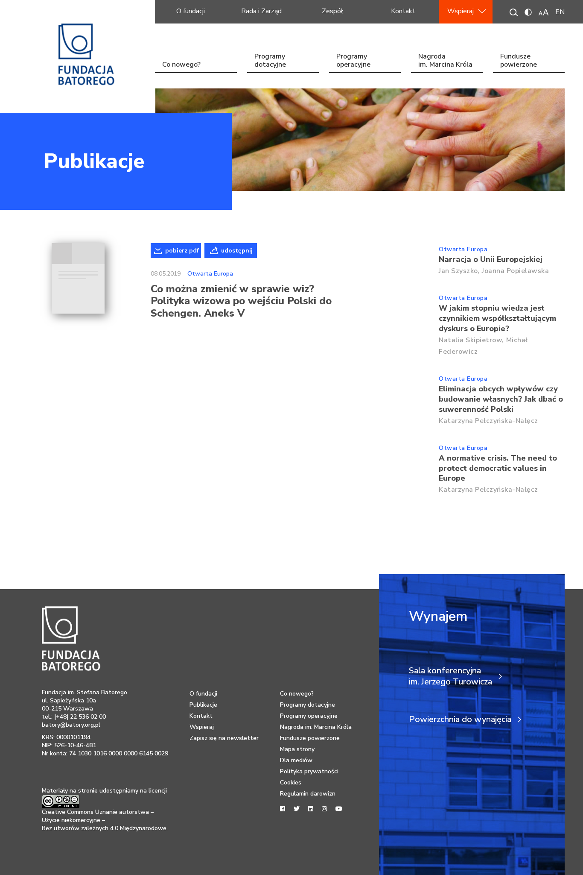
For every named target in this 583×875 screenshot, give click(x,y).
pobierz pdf (182, 251)
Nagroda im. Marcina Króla (445, 61)
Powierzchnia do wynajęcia (460, 719)
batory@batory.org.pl (71, 725)
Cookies (290, 782)
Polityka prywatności (309, 771)
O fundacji (190, 11)
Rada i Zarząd (261, 11)
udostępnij (237, 251)
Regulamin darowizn (307, 794)
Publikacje (94, 161)
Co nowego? (181, 64)
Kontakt (403, 11)
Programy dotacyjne (270, 61)
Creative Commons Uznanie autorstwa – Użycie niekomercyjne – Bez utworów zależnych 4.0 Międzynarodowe (104, 820)
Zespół (332, 11)
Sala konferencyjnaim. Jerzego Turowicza (450, 676)
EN (560, 12)
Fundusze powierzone (518, 61)
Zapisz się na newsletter (224, 738)
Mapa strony (297, 749)
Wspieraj (460, 11)
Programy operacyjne (353, 61)
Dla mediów (296, 760)
